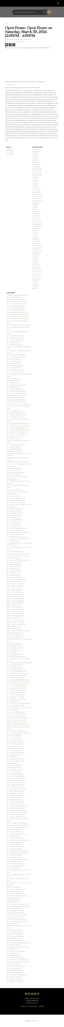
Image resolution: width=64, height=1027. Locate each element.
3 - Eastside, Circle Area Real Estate (16, 400)
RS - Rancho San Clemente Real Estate (17, 895)
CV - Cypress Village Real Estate (15, 705)
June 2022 (35, 258)
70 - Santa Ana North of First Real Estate (17, 538)
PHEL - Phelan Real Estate (14, 857)
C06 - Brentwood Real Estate (14, 665)
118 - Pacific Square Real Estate (15, 308)
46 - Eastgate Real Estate (13, 447)
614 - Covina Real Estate (13, 470)
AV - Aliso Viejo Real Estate (14, 650)
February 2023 (36, 241)
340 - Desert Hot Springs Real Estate (17, 434)
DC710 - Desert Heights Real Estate (16, 731)
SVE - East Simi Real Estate (14, 938)
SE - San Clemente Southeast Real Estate (18, 906)
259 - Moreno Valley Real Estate (15, 370)
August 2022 (36, 254)
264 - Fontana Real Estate (13, 378)
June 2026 (35, 156)
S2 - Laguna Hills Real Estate (14, 898)
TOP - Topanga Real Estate (13, 955)
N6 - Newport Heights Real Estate (16, 816)
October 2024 (36, 198)
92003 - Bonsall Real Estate (14, 590)
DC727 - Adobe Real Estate (14, 735)
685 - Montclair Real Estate (14, 521)
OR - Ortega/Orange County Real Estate (17, 851)
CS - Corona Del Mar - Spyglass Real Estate (18, 703)
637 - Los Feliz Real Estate (13, 496)
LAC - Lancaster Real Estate (14, 765)
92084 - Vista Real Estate (13, 628)
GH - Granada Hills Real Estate (15, 752)
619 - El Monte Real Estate (14, 474)
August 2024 (36, 203)
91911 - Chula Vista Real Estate (15, 583)
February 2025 (36, 190)
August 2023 (36, 228)
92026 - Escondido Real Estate (15, 596)
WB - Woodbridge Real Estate (15, 970)
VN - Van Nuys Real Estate (13, 968)
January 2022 (36, 269)
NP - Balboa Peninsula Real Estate (16, 833)
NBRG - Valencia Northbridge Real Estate (18, 825)
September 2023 (37, 226)
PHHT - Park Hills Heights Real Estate (17, 859)
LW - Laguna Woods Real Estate (15, 795)
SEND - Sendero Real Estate (14, 908)
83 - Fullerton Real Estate (13, 566)
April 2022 (35, 263)
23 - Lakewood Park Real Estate (15, 355)
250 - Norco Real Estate (13, 363)
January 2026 (36, 166)
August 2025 (36, 177)
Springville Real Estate (12, 923)
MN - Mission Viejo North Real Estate (17, 810)
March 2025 (35, 188)
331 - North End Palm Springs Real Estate (18, 425)
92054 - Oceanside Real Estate (15, 609)
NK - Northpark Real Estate (14, 829)
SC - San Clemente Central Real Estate (17, 904)
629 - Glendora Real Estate (14, 489)
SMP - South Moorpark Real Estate (16, 919)
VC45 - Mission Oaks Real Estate (15, 966)
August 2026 (36, 151)
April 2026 (35, 160)
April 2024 (35, 211)
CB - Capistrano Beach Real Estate (16, 692)
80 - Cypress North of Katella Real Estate (18, 560)
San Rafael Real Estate (12, 902)
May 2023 (35, 235)
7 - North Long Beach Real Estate (15, 536)
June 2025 (35, 181)
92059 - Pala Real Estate (13, 618)
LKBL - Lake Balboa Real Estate (15, 776)
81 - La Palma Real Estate (13, 562)
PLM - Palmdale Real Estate (14, 861)
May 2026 (35, 158)
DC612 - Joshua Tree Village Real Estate (17, 724)
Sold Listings (9, 153)
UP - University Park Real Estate (15, 957)
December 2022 (37, 245)
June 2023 (35, 233)
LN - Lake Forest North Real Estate (16, 778)
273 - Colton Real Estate (13, 382)
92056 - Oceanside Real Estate (15, 611)
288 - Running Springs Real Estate (15, 395)
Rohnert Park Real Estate (13, 887)
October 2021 (36, 275)
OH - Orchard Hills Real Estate (15, 846)
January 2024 (36, 218)
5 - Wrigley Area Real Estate (14, 451)
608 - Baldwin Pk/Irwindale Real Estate (17, 462)
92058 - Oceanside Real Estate (15, 615)
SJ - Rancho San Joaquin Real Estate (16, 915)
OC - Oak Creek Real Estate (14, 844)
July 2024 (35, 205)
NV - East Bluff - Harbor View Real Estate (18, 840)
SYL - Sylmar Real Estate (13, 945)
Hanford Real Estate (12, 757)
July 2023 (35, 230)
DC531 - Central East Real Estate (16, 714)
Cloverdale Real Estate (13, 701)
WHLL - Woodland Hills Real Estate (16, 975)
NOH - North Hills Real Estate (15, 831)
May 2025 (35, 183)
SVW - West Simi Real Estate (14, 940)
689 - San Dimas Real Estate (14, 530)
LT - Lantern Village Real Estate (15, 791)
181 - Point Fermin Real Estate (15, 338)
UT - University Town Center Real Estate (17, 960)
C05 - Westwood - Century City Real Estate (18, 662)
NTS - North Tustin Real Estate (15, 838)
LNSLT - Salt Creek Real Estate (15, 784)
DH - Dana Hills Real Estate (14, 737)
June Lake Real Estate (12, 763)
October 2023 (36, 224)
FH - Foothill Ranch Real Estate (15, 748)
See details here (9, 84)
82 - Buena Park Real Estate (14, 564)
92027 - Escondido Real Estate (15, 598)
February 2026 (36, 164)
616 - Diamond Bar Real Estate (15, 472)
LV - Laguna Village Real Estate (17, 41)
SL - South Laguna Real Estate (14, 917)
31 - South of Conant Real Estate (15, 402)
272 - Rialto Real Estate (13, 380)
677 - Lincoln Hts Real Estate (14, 515)
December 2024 (37, 194)
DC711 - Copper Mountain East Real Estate (18, 733)
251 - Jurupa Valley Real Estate (15, 365)
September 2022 (37, 252)
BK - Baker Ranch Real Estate (14, 654)
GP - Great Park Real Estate (14, 754)
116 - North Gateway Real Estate (15, 306)
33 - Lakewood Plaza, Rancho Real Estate (18, 423)
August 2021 (36, 280)
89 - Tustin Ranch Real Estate (14, 577)
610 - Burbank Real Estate (13, 468)
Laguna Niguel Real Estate (13, 767)
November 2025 (37, 171)
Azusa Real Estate (11, 652)
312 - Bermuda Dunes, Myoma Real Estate (18, 404)
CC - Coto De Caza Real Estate (15, 695)
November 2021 (37, 273)
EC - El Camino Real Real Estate (15, 744)
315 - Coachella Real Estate (14, 410)
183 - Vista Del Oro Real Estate (15, 340)
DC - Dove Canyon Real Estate (15, 712)
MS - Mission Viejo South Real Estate (16, 812)
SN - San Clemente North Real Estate (17, 921)
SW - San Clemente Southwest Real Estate (18, 942)
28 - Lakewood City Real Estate (15, 389)
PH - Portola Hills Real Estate (14, 855)
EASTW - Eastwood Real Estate (15, 742)
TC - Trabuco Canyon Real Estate (15, 951)
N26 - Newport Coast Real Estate (16, 814)
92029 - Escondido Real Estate (15, 603)
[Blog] (38, 994)
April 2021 (35, 288)
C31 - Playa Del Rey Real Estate (15, 677)
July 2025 (35, 179)
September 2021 (37, 278)
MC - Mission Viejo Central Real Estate (17, 806)
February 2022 (36, 267)
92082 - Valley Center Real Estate (16, 624)
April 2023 (35, 237)
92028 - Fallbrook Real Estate (14, 601)
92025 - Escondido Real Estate (15, 594)
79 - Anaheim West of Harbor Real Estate (18, 556)
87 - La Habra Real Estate (13, 575)
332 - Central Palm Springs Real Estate (17, 427)
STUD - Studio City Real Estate (15, 934)
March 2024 (35, 213)
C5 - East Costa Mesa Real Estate (16, 690)
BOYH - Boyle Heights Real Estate (16, 656)
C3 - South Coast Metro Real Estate (16, 675)
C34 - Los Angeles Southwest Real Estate (18, 680)
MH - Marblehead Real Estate (15, 808)
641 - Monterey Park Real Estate (15, 498)
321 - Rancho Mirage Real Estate (15, 412)
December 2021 (37, 271)
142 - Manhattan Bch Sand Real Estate (17, 316)
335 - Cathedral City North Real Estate (17, 432)
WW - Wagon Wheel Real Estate (15, 981)
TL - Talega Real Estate (12, 953)
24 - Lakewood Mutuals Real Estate (16, 357)
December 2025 (37, 169)
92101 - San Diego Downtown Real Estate (18, 630)
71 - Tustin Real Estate (12, 541)
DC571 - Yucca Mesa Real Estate (15, 720)
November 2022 (37, 248)
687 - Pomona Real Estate (13, 526)
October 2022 (36, 250)
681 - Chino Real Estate (13, 517)
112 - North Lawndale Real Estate (16, 303)
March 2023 (35, 239)
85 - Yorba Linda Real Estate (14, 571)
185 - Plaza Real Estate (12, 342)
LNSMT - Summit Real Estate (14, 786)
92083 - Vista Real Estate (13, 626)
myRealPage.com (34, 1020)
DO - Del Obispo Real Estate (14, 739)
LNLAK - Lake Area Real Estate (15, 780)
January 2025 (36, 192)
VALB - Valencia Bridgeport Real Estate (17, 962)
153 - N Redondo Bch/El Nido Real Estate (18, 325)
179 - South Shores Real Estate (15, 335)
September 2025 (37, 175)
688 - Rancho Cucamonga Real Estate (17, 528)
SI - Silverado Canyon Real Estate (15, 913)
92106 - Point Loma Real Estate (15, 633)
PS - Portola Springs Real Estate (15, 865)
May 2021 (35, 286)
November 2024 (37, 196)
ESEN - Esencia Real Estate (14, 746)
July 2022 (35, 256)
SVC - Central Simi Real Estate (15, 936)
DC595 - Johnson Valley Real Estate (16, 722)
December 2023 (37, 220)
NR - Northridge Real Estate (14, 836)
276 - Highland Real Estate (13, 387)
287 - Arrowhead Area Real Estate (16, 391)
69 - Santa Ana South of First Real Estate (17, 532)
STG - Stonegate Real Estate (14, 932)
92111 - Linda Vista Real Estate (15, 635)
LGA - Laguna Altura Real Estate (15, 774)
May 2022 (35, 260)
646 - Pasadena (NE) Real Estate (15, 502)
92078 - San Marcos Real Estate (15, 622)
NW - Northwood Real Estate (14, 842)
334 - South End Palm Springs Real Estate (18, 429)
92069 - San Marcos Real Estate (15, 620)
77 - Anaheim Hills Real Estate (14, 551)
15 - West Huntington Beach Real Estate (17, 318)
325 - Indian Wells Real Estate (14, 417)
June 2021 (35, 284)
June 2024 (35, 207)
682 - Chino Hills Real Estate (14, 519)
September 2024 (37, 201)
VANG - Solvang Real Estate (14, 964)
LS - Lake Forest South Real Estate (16, 789)
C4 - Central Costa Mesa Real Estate (16, 686)
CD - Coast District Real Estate (15, 697)
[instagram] (32, 994)
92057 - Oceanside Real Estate (15, 613)
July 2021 (35, 282)
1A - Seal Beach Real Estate (14, 344)
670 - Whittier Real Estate (13, 511)
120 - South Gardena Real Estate (15, 310)
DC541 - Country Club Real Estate (16, 716)
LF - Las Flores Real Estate (14, 771)
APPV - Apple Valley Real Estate (15, 648)
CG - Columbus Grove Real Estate (16, 699)
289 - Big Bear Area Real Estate (15, 397)
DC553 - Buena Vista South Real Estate (17, 718)
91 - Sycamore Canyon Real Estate (16, 579)
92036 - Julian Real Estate (13, 605)
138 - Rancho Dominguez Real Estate (16, 312)
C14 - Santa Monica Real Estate (15, 669)
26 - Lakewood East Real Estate (15, 372)
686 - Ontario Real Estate (13, 524)
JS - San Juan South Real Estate (15, 761)
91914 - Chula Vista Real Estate (15, 586)
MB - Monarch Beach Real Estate (15, 804)
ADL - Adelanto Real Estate (14, 645)
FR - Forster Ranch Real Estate (15, 750)
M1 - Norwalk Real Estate (13, 797)
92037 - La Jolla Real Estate (14, 607)
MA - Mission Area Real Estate (15, 801)
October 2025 (36, 173)
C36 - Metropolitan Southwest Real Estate (18, 682)
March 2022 (35, 265)
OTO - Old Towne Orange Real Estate (17, 853)
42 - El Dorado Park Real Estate (15, 444)
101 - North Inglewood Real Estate (16, 299)
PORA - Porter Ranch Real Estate (15, 863)
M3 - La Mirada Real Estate (14, 799)
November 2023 (37, 222)
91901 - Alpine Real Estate (13, 581)
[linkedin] (35, 994)
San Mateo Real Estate (13, 900)
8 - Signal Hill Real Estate (13, 558)
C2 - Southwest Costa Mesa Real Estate (17, 673)
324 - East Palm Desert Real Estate (16, 415)
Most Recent (36, 149)
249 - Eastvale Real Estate (13, 361)
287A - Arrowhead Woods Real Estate (17, 393)
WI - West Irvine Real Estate (14, 977)
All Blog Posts (10, 149)
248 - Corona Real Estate (13, 359)
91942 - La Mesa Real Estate (14, 588)
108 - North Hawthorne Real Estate (16, 301)
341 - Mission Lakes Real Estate (15, 436)
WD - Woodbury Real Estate (14, 972)
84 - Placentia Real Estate (13, 568)
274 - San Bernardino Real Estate (15, 385)
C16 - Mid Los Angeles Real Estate (16, 671)
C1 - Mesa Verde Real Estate (14, 667)
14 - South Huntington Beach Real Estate (18, 314)
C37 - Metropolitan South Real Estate (17, 684)
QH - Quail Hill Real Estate (13, 868)
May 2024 (35, 209)
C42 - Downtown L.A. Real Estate (15, 688)
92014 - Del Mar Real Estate (14, 592)
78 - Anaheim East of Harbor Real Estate (17, 554)
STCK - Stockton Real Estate (14, 930)
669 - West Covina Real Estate (15, 509)
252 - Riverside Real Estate (14, 368)
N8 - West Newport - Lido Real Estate (17, 823)
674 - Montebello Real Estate (14, 513)
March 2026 (35, 162)
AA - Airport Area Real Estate (14, 643)
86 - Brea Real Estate (12, 573)
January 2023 (36, 243)
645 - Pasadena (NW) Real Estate (16, 500)
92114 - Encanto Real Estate (14, 637)
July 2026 (35, 153)
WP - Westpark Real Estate (14, 979)
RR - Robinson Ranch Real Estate (15, 893)
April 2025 (35, 186)
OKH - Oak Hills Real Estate (14, 848)
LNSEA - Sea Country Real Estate (16, 782)
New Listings (10, 151)
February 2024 (36, 216)
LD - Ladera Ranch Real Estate (15, 769)
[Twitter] (29, 994)
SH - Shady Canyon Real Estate (15, 910)
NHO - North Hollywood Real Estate (16, 827)
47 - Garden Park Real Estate (14, 449)
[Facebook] (26, 994)
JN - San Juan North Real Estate (15, 759)
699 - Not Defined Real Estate (15, 534)
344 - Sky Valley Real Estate (14, 438)
